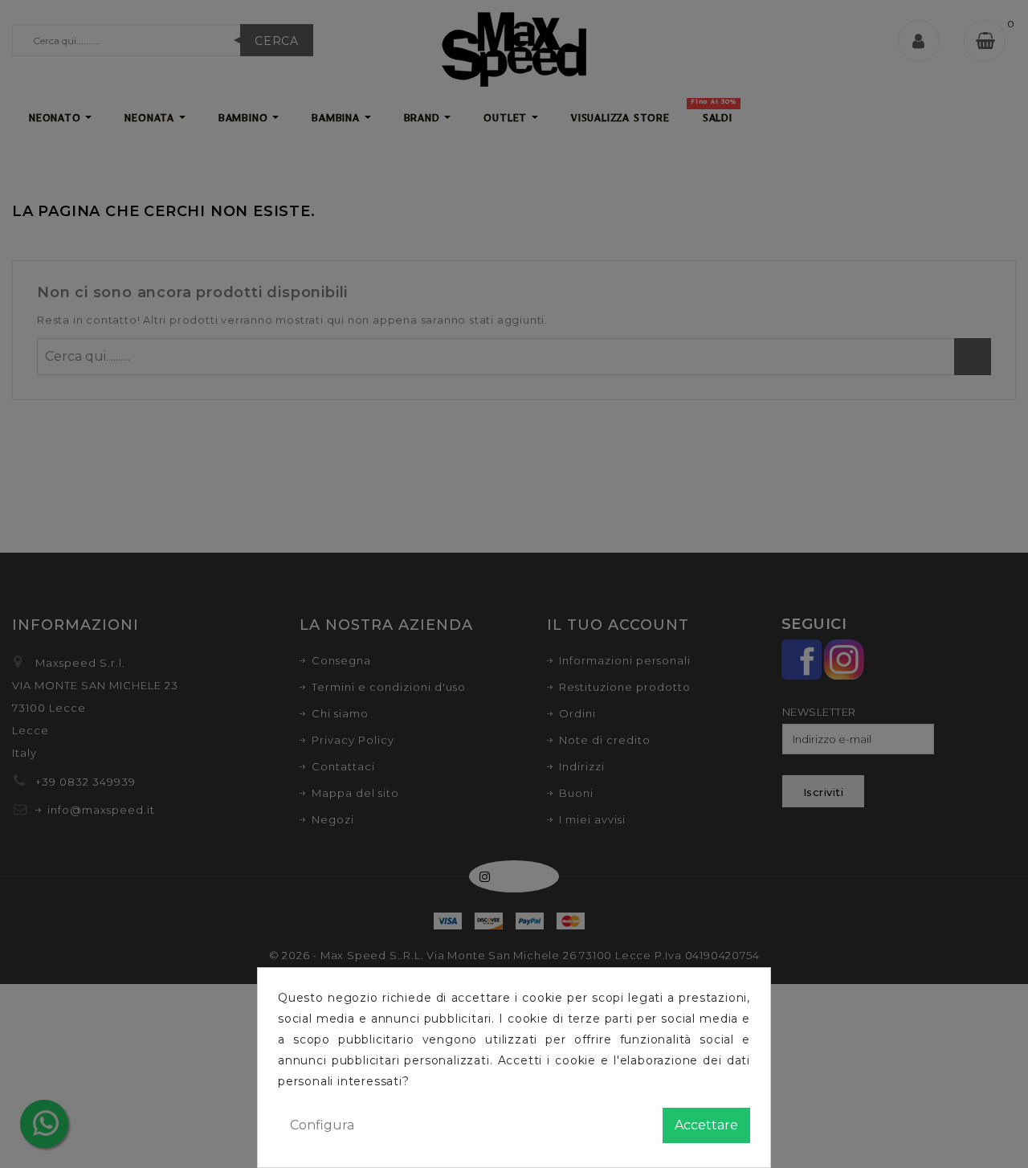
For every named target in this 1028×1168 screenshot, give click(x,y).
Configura (322, 1125)
